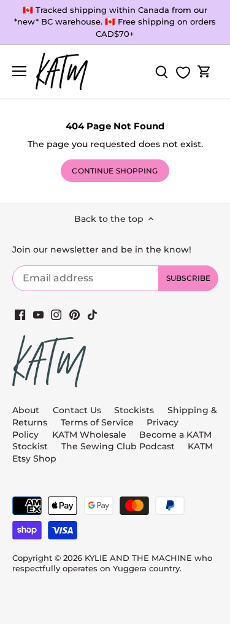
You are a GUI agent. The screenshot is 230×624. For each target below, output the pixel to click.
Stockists (134, 410)
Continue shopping (115, 170)
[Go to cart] (204, 71)
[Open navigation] (19, 71)
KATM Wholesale (89, 434)
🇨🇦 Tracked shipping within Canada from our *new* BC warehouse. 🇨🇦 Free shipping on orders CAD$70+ (115, 22)
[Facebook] (20, 314)
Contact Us (77, 410)
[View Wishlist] (183, 72)
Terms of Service (98, 422)
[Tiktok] (92, 314)
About (25, 410)
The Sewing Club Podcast (118, 446)
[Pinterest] (74, 314)
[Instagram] (56, 314)
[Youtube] (38, 314)
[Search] (161, 71)
